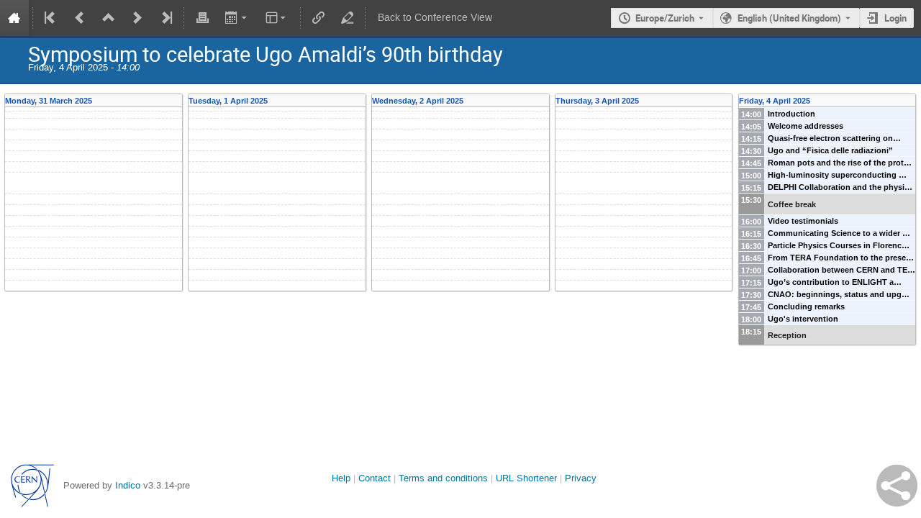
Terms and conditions (443, 478)
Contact (374, 478)
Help (341, 478)
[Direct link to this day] (178, 100)
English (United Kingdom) (789, 18)
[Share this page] (896, 485)
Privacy (580, 478)
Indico (127, 485)
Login (895, 18)
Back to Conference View (435, 17)
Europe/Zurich (664, 18)
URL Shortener (526, 478)
